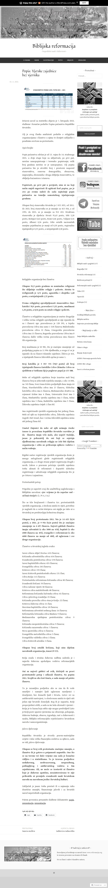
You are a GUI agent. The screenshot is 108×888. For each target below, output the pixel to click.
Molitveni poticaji (83, 280)
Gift (84, 3)
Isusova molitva (28, 829)
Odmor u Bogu (82, 347)
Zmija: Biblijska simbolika (86, 336)
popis (71, 800)
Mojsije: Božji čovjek (84, 353)
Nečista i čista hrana (84, 342)
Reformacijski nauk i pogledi (87, 286)
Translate (93, 448)
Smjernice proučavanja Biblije (87, 324)
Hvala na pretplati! (90, 134)
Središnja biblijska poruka (86, 315)
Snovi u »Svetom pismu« (86, 370)
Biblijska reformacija (54, 46)
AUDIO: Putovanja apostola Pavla (89, 359)
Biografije (80, 269)
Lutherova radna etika (65, 829)
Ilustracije (48, 60)
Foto (60, 60)
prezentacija (27, 803)
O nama (26, 60)
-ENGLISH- (82, 60)
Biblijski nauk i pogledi (85, 264)
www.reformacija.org (94, 853)
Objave (70, 60)
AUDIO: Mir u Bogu (84, 364)
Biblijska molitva (83, 319)
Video (79, 291)
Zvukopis (80, 302)
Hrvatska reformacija (84, 275)
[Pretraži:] (89, 76)
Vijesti (79, 297)
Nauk (37, 60)
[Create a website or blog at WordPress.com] (54, 873)
